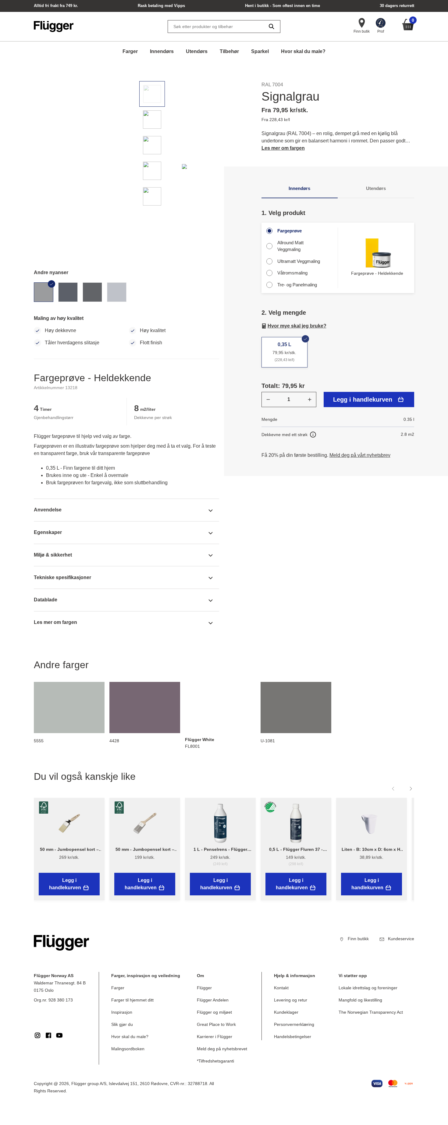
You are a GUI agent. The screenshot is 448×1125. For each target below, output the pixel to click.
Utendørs (197, 51)
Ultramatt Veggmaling (298, 261)
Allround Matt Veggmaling (290, 246)
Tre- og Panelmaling (297, 284)
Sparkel (260, 51)
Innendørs (162, 51)
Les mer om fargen (283, 148)
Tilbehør (229, 51)
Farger (130, 51)
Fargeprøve (289, 230)
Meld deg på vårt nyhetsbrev (359, 455)
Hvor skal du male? (303, 51)
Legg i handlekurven (362, 399)
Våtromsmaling (292, 272)
